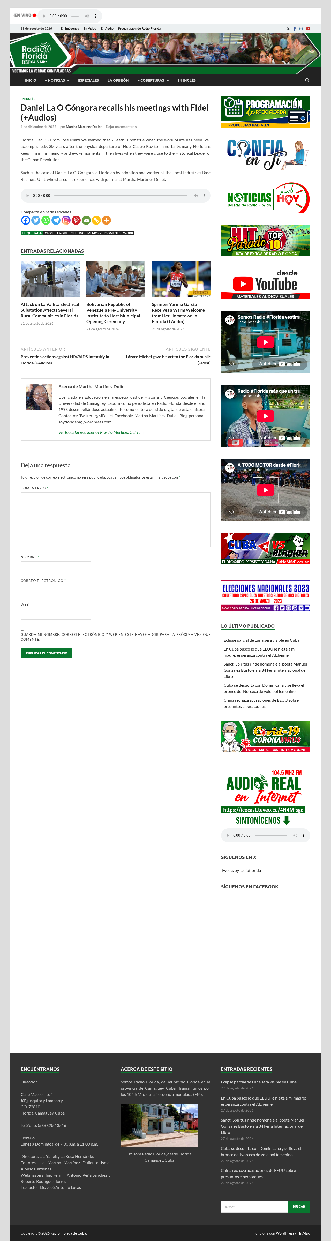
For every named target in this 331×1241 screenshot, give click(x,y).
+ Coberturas (151, 80)
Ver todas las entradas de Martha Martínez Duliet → (101, 432)
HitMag (303, 1233)
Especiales (88, 80)
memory (94, 233)
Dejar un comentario (121, 127)
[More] (106, 220)
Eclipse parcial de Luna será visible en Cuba (261, 640)
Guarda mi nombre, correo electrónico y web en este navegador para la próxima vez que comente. (116, 637)
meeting (78, 233)
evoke (62, 233)
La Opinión (118, 80)
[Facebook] (294, 28)
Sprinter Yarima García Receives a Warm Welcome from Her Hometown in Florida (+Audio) (178, 313)
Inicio (30, 80)
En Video (90, 29)
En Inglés (186, 80)
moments (112, 233)
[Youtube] (308, 28)
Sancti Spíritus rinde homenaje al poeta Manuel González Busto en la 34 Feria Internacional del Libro (265, 670)
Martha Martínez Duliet (84, 127)
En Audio (107, 29)
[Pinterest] (76, 220)
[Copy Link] (96, 220)
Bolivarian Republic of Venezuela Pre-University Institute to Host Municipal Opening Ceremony (113, 313)
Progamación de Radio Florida (139, 29)
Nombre (30, 557)
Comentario (34, 488)
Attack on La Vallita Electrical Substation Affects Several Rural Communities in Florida (50, 310)
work (128, 233)
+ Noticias (55, 80)
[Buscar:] (265, 1207)
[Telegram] (56, 220)
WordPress (285, 1233)
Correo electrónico (43, 581)
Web (25, 604)
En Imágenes (70, 29)
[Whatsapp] (45, 220)
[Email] (86, 220)
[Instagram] (301, 28)
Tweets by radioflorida (241, 870)
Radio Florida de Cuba (68, 1233)
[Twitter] (35, 220)
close (49, 233)
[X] (288, 28)
